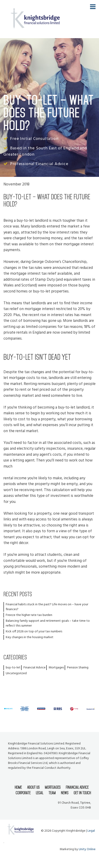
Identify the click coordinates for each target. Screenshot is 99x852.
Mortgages (56, 667)
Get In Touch (82, 793)
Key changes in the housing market (29, 637)
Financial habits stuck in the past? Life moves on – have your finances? (47, 607)
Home (18, 787)
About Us (33, 787)
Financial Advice (34, 667)
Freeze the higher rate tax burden (29, 615)
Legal (39, 793)
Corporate (23, 793)
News (64, 793)
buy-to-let (13, 667)
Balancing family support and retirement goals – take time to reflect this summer (48, 623)
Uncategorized (16, 673)
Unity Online (87, 849)
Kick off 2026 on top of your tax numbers (34, 631)
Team (52, 793)
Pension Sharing (77, 667)
